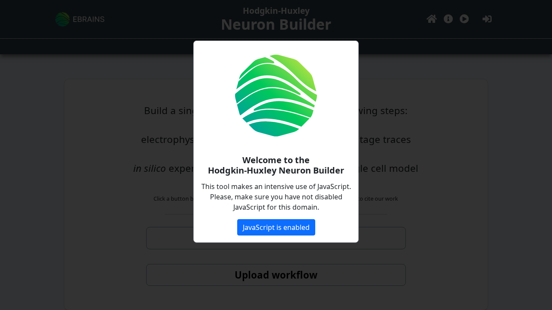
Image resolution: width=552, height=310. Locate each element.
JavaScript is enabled (276, 227)
